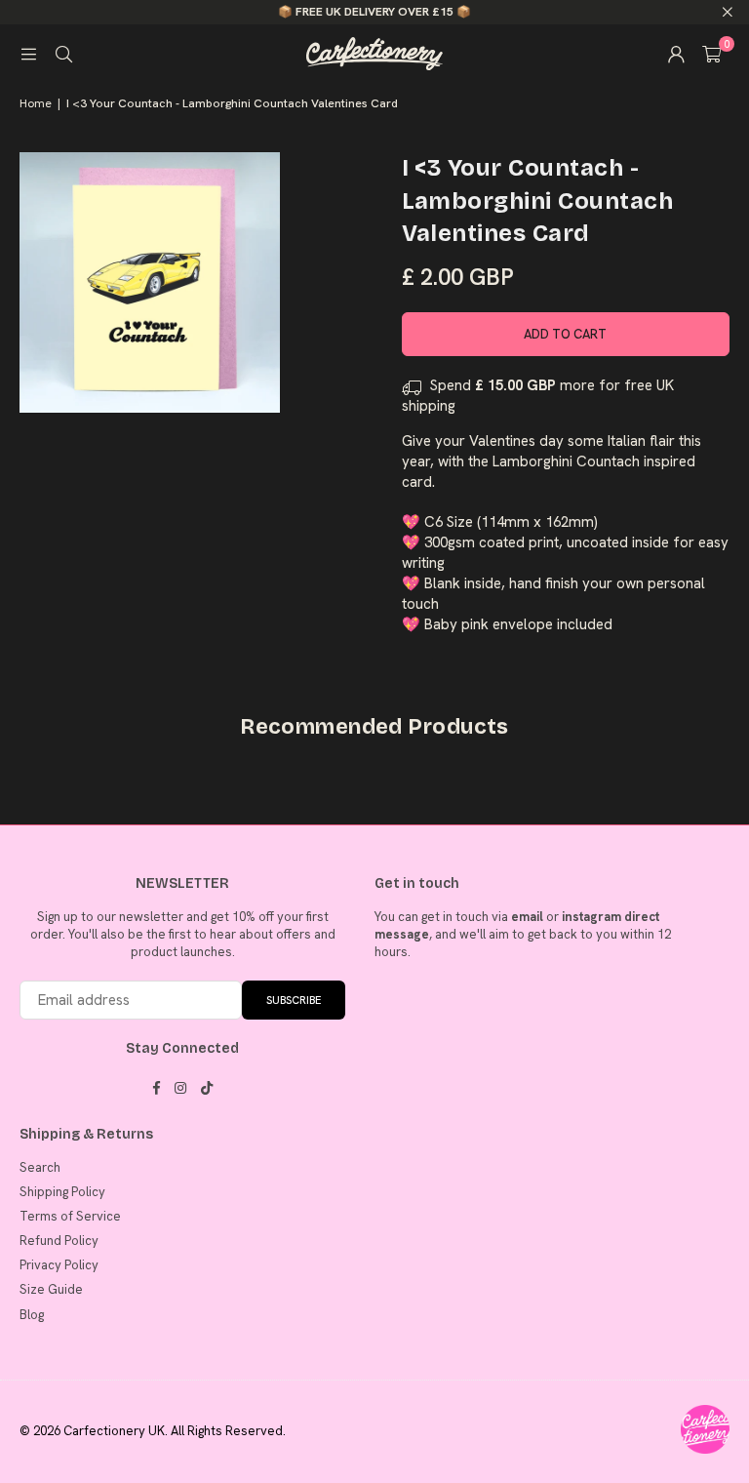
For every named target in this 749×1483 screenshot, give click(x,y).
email (527, 916)
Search (40, 1167)
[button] (711, 53)
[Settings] (675, 53)
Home (36, 103)
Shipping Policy (62, 1191)
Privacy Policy (59, 1265)
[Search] (63, 53)
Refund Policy (59, 1240)
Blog (32, 1314)
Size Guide (51, 1289)
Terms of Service (70, 1216)
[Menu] (28, 53)
